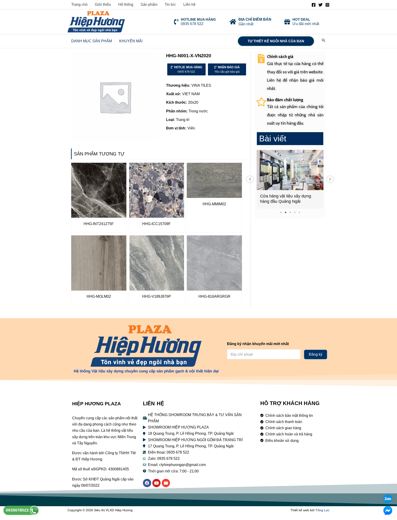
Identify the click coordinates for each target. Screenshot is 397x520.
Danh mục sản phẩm (91, 41)
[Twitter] (320, 5)
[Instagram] (327, 5)
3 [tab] (290, 212)
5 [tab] (299, 212)
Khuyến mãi (130, 41)
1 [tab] (281, 212)
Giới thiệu (103, 4)
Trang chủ (79, 4)
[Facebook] (314, 5)
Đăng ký (315, 354)
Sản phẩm (149, 4)
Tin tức (170, 4)
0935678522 (18, 510)
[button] (250, 179)
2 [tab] (285, 212)
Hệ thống (125, 4)
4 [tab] (295, 212)
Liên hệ (189, 4)
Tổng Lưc (322, 510)
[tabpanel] (290, 179)
